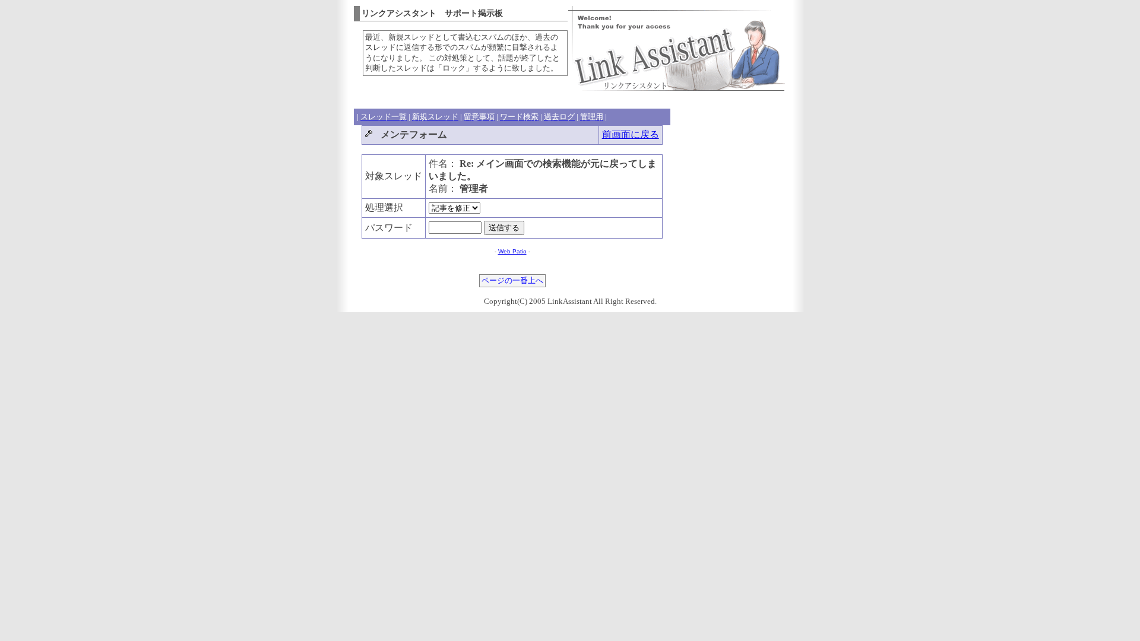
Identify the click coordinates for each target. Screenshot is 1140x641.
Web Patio (512, 251)
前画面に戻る (630, 134)
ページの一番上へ (512, 281)
